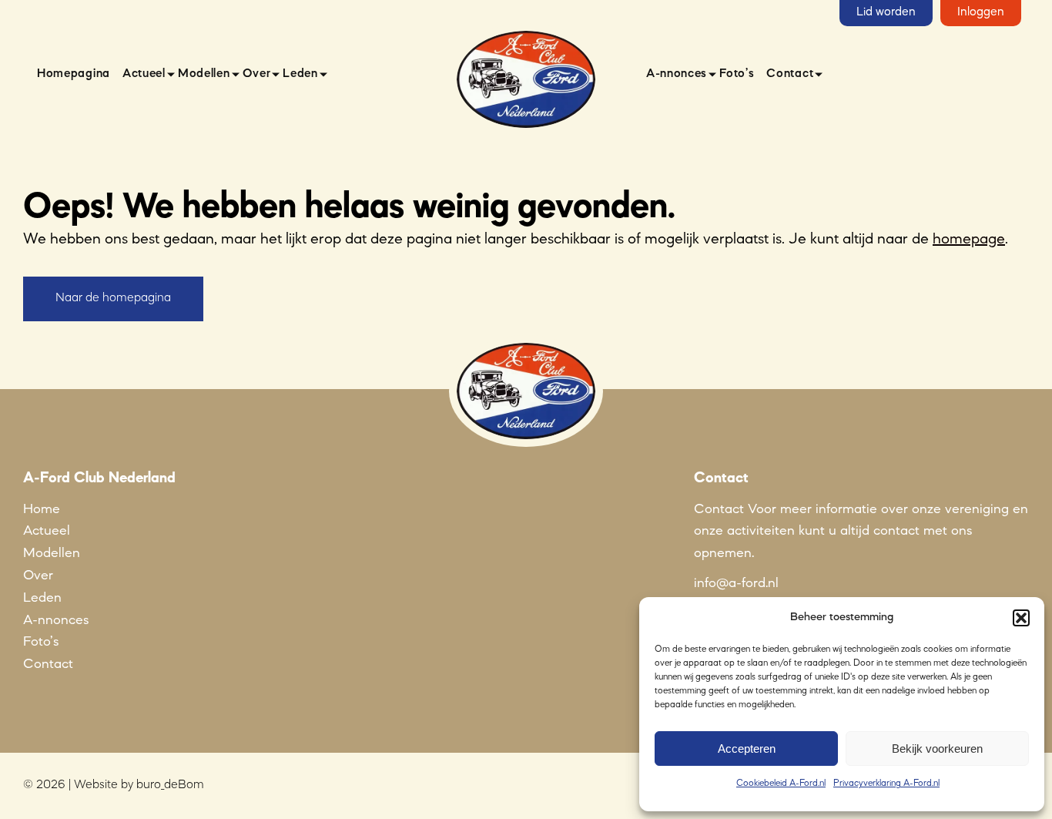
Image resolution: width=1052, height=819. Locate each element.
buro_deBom (170, 785)
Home (41, 509)
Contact (789, 74)
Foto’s (736, 74)
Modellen (204, 74)
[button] (1021, 618)
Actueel (144, 74)
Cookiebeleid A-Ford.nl (781, 783)
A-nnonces (676, 74)
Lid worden (886, 12)
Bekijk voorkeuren (937, 748)
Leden (300, 74)
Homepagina (73, 74)
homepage (969, 239)
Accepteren (747, 748)
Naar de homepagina (113, 298)
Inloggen (980, 12)
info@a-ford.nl (736, 583)
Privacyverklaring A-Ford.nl (886, 783)
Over (257, 74)
